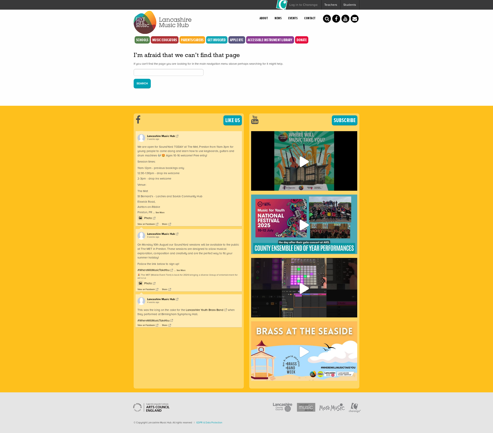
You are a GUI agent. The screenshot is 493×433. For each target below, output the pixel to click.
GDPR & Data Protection (209, 422)
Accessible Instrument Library (270, 40)
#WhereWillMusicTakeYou (153, 270)
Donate (302, 40)
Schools (142, 40)
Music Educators (164, 40)
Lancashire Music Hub (161, 136)
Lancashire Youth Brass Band (204, 310)
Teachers (330, 5)
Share (165, 224)
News (278, 18)
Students (349, 5)
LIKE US (232, 120)
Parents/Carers (192, 40)
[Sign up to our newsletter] (354, 18)
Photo (148, 218)
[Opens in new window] (336, 18)
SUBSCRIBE (344, 120)
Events (293, 18)
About (264, 18)
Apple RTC (237, 40)
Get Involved (217, 40)
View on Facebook (146, 224)
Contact (310, 18)
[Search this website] (327, 18)
